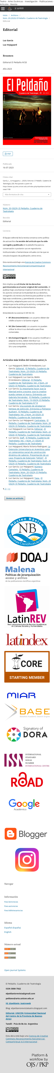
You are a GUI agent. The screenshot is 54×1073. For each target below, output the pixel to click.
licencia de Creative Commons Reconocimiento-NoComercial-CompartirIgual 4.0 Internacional (27, 266)
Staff (22, 437)
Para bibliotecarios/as (13, 910)
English (7, 932)
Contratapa (40, 420)
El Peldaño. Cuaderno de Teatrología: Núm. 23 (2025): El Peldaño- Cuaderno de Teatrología (29, 371)
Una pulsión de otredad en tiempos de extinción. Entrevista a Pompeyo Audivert (30, 409)
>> (9, 488)
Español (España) (12, 927)
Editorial (20, 368)
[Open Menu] (3, 9)
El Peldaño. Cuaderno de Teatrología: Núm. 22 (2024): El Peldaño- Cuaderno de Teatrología (30, 432)
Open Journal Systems (15, 970)
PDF (9, 153)
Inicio (5, 15)
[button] (27, 310)
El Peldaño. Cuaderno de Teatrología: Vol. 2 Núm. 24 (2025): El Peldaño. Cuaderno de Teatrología (30, 383)
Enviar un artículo (14, 498)
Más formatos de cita (14, 194)
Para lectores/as (11, 901)
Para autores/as (11, 906)
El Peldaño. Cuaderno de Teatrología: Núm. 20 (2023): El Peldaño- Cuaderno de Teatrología (30, 423)
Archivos (14, 15)
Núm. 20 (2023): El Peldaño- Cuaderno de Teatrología (25, 18)
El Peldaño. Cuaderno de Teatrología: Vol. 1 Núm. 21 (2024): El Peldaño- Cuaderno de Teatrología (29, 440)
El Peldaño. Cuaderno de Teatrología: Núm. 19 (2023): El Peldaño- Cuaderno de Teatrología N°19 (29, 400)
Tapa (37, 478)
